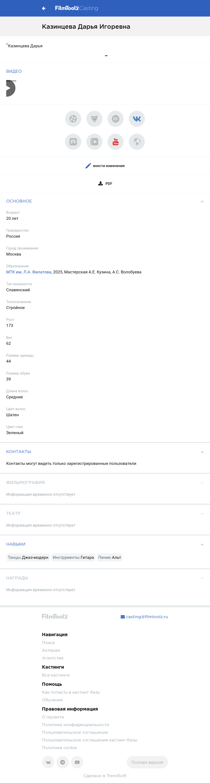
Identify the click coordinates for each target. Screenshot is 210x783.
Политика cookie (59, 747)
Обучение (52, 700)
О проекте (53, 717)
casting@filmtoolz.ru (146, 616)
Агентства (52, 658)
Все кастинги (56, 675)
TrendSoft (116, 775)
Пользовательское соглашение (75, 732)
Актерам (51, 650)
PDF (108, 183)
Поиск (48, 642)
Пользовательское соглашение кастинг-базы (89, 740)
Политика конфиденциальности (75, 724)
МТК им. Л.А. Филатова (28, 272)
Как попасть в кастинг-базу (71, 692)
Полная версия (147, 762)
